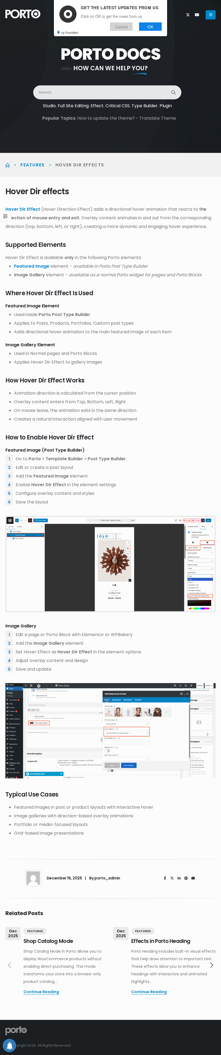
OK (150, 26)
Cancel (121, 26)
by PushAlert (69, 32)
